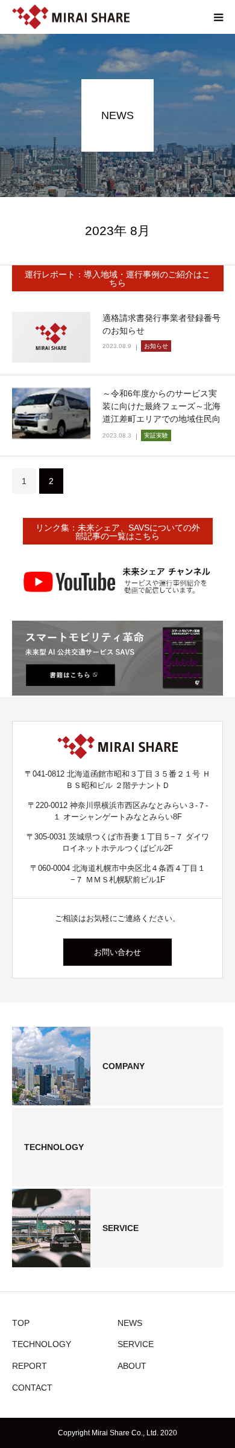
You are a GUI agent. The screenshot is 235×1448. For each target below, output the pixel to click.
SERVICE (136, 1344)
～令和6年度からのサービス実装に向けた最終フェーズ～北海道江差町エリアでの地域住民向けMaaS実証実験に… (161, 412)
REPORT (29, 1366)
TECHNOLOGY (41, 1344)
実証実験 (156, 435)
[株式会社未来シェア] (71, 17)
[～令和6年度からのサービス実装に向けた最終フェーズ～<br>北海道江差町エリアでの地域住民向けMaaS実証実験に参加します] (51, 413)
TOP (21, 1323)
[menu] (218, 17)
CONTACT (32, 1387)
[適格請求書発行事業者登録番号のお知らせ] (51, 337)
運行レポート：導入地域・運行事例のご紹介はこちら (117, 279)
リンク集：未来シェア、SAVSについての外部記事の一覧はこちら (118, 532)
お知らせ (156, 346)
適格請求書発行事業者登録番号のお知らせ (161, 324)
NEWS (130, 1323)
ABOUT (132, 1366)
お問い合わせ (117, 952)
